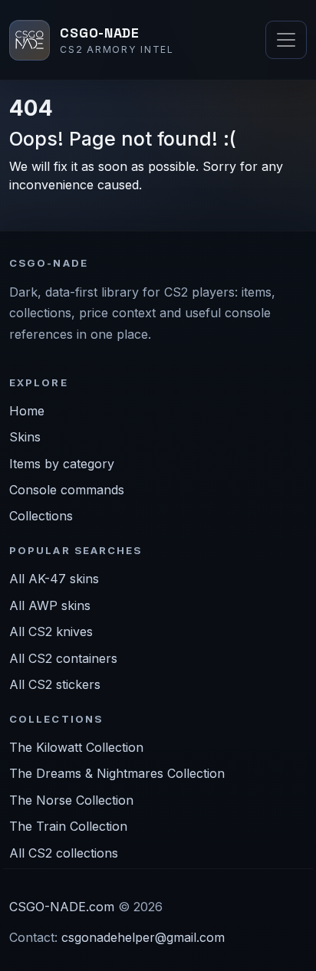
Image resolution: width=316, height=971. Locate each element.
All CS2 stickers (54, 684)
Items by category (61, 463)
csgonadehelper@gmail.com (143, 937)
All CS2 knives (51, 631)
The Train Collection (68, 826)
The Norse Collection (71, 800)
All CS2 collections (63, 853)
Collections (41, 515)
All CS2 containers (63, 658)
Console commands (66, 489)
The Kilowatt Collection (76, 747)
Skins (25, 436)
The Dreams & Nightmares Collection (117, 773)
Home (26, 410)
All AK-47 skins (54, 578)
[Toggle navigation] (286, 40)
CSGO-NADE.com (61, 906)
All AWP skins (50, 605)
